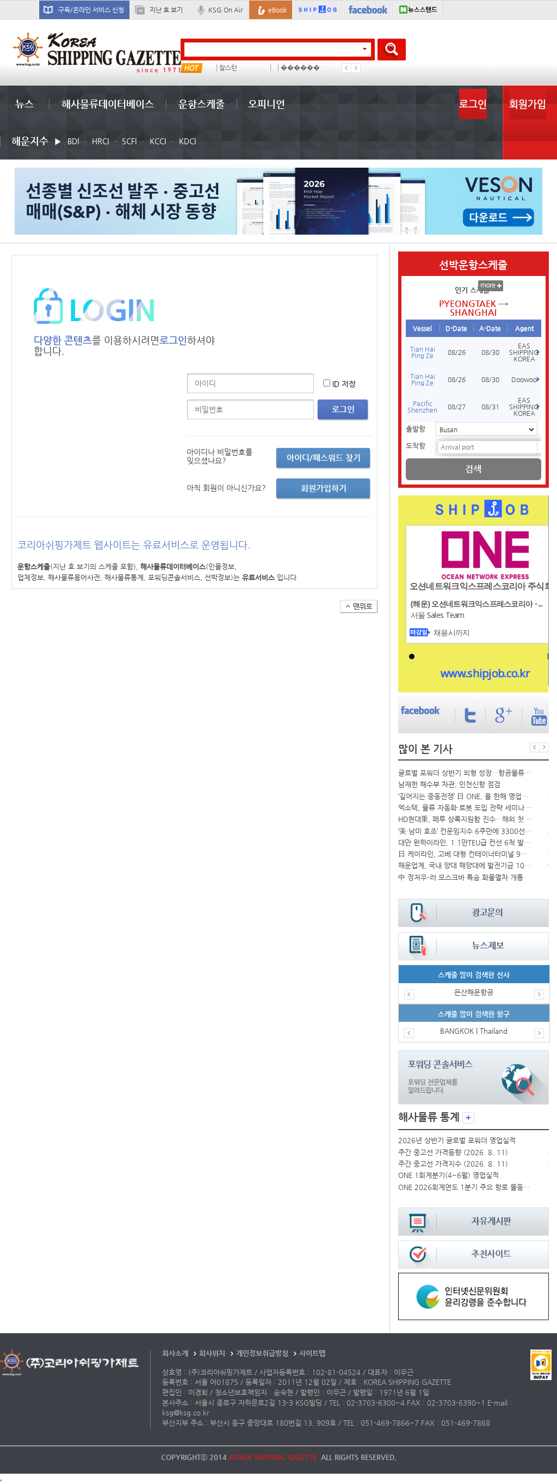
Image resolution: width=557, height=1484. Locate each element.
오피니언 (266, 103)
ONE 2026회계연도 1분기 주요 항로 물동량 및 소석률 (465, 1187)
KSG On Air (225, 10)
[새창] (473, 1278)
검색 (473, 469)
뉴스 (24, 103)
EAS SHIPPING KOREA (524, 352)
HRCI (100, 141)
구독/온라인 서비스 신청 (91, 10)
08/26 (457, 352)
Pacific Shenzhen (422, 407)
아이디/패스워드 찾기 (324, 457)
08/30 (490, 352)
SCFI (129, 141)
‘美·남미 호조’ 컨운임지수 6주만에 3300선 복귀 (465, 831)
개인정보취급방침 (262, 1353)
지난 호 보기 (166, 10)
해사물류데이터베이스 (107, 103)
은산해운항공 (473, 992)
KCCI (158, 141)
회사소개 (175, 1353)
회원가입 (527, 103)
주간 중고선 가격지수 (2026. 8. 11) (453, 1164)
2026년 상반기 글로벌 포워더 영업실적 (457, 1140)
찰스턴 (228, 67)
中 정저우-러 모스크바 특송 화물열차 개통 (460, 877)
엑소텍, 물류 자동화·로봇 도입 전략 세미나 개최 (465, 808)
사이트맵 (312, 1353)
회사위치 (212, 1353)
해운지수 (29, 140)
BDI (73, 141)
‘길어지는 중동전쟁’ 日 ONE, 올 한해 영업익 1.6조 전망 (465, 796)
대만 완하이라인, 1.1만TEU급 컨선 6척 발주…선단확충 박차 (465, 842)
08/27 (457, 406)
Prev (346, 68)
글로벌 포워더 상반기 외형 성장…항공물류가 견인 (465, 773)
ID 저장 (344, 383)
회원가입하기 (323, 488)
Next (356, 68)
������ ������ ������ (304, 67)
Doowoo (524, 379)
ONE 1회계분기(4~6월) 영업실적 (448, 1175)
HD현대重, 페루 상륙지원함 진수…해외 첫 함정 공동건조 (465, 819)
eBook (277, 10)
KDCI (187, 141)
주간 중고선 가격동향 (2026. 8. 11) (453, 1152)
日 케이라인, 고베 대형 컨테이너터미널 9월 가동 (465, 854)
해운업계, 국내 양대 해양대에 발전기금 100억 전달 (465, 865)
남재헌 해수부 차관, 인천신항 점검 (449, 784)
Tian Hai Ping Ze (422, 352)
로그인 (473, 103)
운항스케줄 (201, 103)
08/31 (490, 406)
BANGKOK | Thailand (474, 1030)
